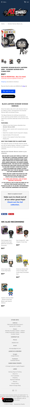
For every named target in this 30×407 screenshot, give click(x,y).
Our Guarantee (15, 375)
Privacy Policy (15, 383)
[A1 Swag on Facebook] (13, 390)
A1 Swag (10, 404)
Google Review (15, 355)
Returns (15, 381)
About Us (15, 373)
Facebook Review (15, 360)
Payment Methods (15, 379)
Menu (4, 2)
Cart (27, 2)
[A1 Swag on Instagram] (16, 390)
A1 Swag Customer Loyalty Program (15, 366)
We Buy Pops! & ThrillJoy (15, 371)
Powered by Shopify (19, 404)
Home (2, 23)
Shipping (3, 81)
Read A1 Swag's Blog (15, 385)
